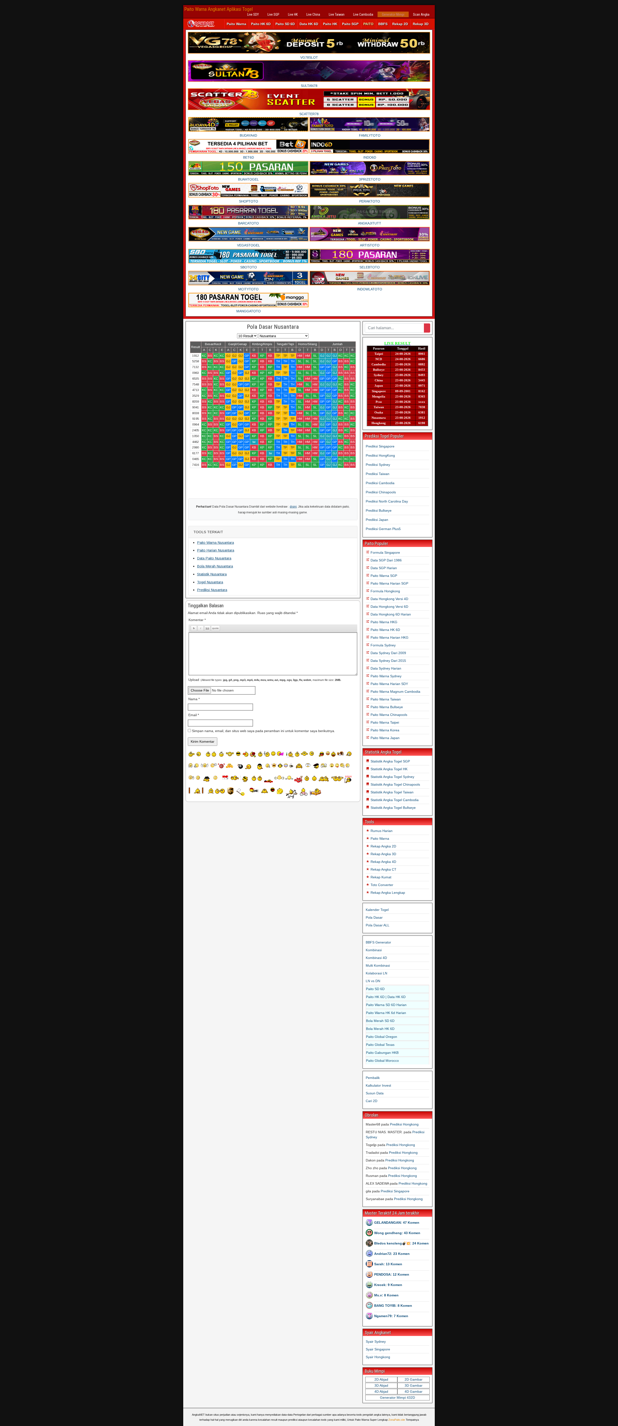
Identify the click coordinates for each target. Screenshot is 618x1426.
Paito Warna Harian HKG (389, 637)
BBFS (382, 24)
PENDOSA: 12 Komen (391, 1274)
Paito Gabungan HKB (382, 1053)
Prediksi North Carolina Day (387, 501)
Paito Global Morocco (382, 1061)
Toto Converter (381, 885)
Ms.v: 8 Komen (386, 1295)
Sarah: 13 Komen (388, 1264)
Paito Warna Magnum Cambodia (395, 691)
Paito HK (330, 24)
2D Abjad (381, 1379)
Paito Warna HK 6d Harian (386, 1013)
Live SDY (253, 14)
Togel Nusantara (210, 582)
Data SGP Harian (383, 568)
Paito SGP (350, 24)
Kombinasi (374, 950)
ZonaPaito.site (396, 1419)
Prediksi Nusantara (212, 590)
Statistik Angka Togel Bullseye (393, 808)
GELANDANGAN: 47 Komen (396, 1222)
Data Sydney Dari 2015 (388, 661)
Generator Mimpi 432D (397, 1397)
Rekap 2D (400, 24)
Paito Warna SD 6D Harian (386, 1005)
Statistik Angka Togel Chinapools (395, 784)
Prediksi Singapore (380, 446)
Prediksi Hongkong (404, 1124)
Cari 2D (371, 1101)
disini (293, 506)
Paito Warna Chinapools (388, 715)
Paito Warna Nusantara (215, 542)
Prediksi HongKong (380, 455)
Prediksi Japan (377, 520)
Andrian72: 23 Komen (392, 1254)
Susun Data (375, 1093)
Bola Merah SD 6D (380, 1021)
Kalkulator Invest (378, 1085)
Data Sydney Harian (385, 668)
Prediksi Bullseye (379, 510)
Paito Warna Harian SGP (389, 583)
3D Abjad (381, 1385)
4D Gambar (413, 1391)
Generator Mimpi (393, 14)
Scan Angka (421, 14)
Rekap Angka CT (383, 869)
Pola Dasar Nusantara (273, 326)
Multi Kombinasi (378, 965)
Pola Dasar (374, 917)
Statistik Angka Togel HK (388, 769)
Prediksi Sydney (378, 465)
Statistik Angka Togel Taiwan (392, 792)
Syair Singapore (378, 1349)
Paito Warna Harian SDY (389, 684)
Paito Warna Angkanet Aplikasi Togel (218, 9)
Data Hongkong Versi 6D (389, 606)
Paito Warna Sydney (385, 676)
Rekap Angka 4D (383, 862)
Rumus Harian (381, 831)
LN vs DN (373, 981)
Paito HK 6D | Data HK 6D (386, 997)
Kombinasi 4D (376, 958)
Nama (194, 699)
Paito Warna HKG (383, 622)
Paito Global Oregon (381, 1037)
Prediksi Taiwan (377, 474)
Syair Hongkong (378, 1357)
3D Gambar (413, 1385)
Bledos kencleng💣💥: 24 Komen (401, 1243)
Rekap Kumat (380, 877)
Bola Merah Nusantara (215, 566)
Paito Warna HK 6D (385, 630)
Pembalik (373, 1078)
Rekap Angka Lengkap (387, 893)
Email (193, 715)
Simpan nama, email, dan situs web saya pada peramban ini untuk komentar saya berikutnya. (263, 731)
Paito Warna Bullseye (386, 707)
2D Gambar (413, 1379)
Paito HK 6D (261, 24)
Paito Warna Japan (385, 738)
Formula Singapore (385, 552)
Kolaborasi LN (376, 973)
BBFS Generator (378, 942)
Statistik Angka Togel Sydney (392, 777)
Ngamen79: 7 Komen (391, 1316)
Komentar (197, 620)
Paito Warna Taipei (384, 722)
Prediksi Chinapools (381, 492)
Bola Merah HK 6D (380, 1029)
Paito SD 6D (285, 24)
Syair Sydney (376, 1341)
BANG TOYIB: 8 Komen (393, 1305)
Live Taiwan (336, 14)
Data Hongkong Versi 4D (389, 599)
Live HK (293, 14)
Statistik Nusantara (212, 574)
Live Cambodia (363, 14)
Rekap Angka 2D (383, 846)
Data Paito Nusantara (214, 558)
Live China (313, 14)
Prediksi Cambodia (380, 483)
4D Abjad (381, 1391)
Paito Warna (236, 24)
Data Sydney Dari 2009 (388, 653)
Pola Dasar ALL (377, 925)
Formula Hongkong (385, 591)
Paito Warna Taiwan (385, 699)
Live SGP (273, 14)
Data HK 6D (309, 24)
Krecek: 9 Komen (388, 1285)
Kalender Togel (377, 910)
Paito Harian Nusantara (215, 550)
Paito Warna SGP (383, 576)
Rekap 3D (420, 24)
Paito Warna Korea (384, 730)
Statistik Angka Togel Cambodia (394, 800)
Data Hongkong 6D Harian (390, 614)
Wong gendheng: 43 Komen (397, 1233)
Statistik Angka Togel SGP (390, 761)
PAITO (368, 24)
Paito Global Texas (380, 1045)
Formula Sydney (383, 645)
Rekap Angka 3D (383, 854)
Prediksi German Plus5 (383, 529)
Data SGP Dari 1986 (386, 560)
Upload (264, 680)
